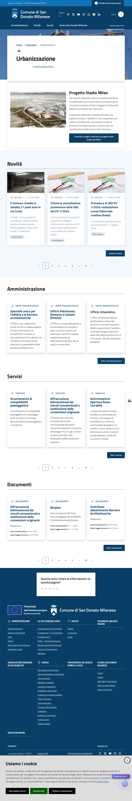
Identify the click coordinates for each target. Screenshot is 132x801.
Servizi (45, 662)
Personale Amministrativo (19, 645)
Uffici (10, 636)
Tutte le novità (115, 253)
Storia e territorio (104, 689)
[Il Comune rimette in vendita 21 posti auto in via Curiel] (25, 182)
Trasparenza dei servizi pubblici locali (80, 664)
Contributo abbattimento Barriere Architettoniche (105, 510)
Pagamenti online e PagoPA (107, 622)
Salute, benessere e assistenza (51, 674)
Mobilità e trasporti (46, 682)
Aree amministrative (16, 632)
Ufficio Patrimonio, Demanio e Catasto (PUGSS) (63, 314)
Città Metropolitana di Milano (35, 3)
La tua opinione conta (49, 621)
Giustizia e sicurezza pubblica (50, 694)
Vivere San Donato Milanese (107, 664)
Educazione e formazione (48, 670)
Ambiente (42, 711)
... (80, 266)
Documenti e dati (15, 649)
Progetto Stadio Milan (43, 66)
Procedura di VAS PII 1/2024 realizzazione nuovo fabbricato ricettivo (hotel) (104, 209)
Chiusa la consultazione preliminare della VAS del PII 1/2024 (66, 207)
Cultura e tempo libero (47, 707)
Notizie (70, 628)
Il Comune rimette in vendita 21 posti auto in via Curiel (25, 207)
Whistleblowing (16, 732)
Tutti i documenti (114, 547)
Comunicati (72, 632)
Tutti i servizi (116, 455)
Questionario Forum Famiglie (50, 628)
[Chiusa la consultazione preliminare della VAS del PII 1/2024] (66, 182)
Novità (75, 621)
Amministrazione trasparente (80, 753)
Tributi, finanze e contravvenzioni (44, 701)
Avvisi (70, 636)
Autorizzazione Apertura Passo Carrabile (100, 402)
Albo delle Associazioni (107, 681)
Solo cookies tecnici (17, 791)
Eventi (100, 673)
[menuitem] (19, 25)
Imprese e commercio (47, 715)
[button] (121, 14)
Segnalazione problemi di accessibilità (20, 664)
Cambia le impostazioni (62, 791)
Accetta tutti (38, 791)
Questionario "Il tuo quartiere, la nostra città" (50, 634)
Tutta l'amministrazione (111, 360)
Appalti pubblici (44, 723)
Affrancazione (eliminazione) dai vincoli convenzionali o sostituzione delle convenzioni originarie (65, 405)
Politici (10, 641)
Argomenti (31, 45)
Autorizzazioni (44, 719)
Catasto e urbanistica (47, 686)
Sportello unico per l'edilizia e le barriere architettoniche (24, 314)
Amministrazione (21, 621)
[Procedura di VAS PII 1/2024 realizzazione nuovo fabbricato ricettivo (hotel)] (106, 182)
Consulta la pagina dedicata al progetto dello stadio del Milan (94, 138)
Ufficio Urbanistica (102, 312)
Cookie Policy (102, 781)
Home (19, 45)
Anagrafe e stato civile (47, 690)
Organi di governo (15, 628)
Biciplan (55, 507)
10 (87, 561)
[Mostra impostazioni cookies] (129, 400)
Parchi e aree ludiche (106, 685)
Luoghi (100, 677)
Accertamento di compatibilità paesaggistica (21, 402)
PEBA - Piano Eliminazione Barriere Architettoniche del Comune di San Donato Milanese (49, 647)
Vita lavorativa (44, 678)
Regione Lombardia (15, 3)
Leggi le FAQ (43, 753)
